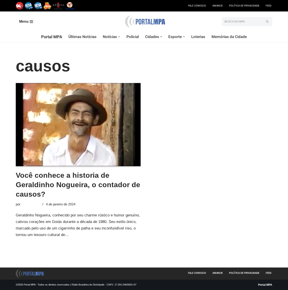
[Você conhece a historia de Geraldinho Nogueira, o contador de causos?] (78, 124)
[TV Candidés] (69, 6)
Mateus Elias (30, 204)
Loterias (198, 36)
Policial (132, 36)
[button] (119, 37)
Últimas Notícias (82, 36)
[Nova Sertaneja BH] (28, 6)
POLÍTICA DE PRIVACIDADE (244, 5)
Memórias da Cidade (229, 36)
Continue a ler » (83, 235)
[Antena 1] (58, 6)
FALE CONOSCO (197, 5)
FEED (268, 5)
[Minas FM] (47, 6)
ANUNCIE (217, 5)
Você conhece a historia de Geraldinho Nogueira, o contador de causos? (78, 184)
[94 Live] (20, 6)
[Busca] (267, 21)
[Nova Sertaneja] (38, 6)
